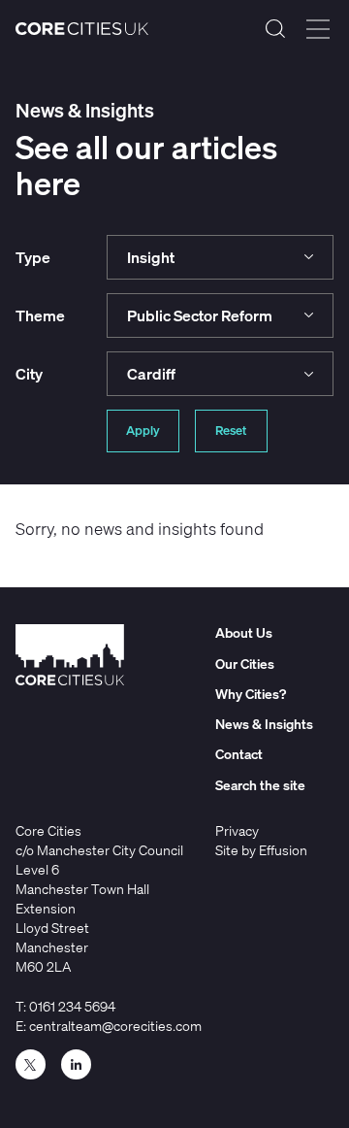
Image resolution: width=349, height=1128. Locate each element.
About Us (243, 632)
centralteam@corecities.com (115, 1025)
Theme (40, 315)
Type (33, 257)
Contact (239, 754)
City (29, 373)
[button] (220, 257)
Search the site (275, 29)
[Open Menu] (317, 29)
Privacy (237, 830)
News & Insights (264, 723)
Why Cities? (250, 693)
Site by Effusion (261, 850)
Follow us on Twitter (31, 1064)
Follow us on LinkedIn (76, 1064)
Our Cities (244, 663)
